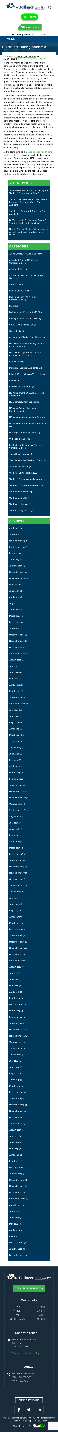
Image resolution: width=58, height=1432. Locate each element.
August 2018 (15, 816)
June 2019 (14, 754)
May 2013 (13, 1149)
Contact (41, 1319)
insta (39, 1409)
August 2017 (15, 892)
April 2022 (14, 609)
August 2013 (15, 1130)
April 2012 (14, 1230)
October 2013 (15, 1117)
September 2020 (17, 704)
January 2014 (15, 1098)
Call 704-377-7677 (30, 27)
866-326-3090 (27, 1373)
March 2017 (14, 923)
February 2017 (16, 929)
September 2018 (17, 810)
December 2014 (16, 1029)
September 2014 (17, 1048)
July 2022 (13, 603)
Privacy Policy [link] (40, 1421)
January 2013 (15, 1174)
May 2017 (13, 910)
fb (19, 1409)
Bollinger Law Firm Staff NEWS (24, 312)
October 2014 (15, 1042)
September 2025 (17, 547)
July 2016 (13, 973)
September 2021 (17, 653)
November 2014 (17, 1036)
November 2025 (17, 541)
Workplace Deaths (18, 498)
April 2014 (14, 1080)
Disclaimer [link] (15, 1421)
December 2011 (16, 1255)
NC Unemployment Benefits (23, 402)
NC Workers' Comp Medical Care (25, 417)
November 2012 (16, 1186)
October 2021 (15, 647)
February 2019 (16, 779)
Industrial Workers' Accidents (23, 368)
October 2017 (15, 879)
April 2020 (14, 729)
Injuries (12, 380)
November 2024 (17, 578)
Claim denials (16, 331)
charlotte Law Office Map (26, 1353)
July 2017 (13, 898)
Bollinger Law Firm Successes (24, 318)
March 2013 (14, 1161)
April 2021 (14, 685)
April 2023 (14, 597)
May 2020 (14, 722)
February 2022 (16, 622)
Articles (41, 1311)
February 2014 (16, 1092)
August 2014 (15, 1055)
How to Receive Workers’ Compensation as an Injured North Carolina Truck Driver (28, 232)
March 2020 (15, 735)
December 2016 (16, 942)
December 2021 (16, 635)
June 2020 (14, 716)
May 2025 (14, 553)
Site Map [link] (27, 1421)
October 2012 (15, 1192)
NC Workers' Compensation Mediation (27, 423)
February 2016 (16, 1004)
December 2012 (16, 1180)
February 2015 (16, 1017)
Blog (11, 306)
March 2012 (14, 1236)
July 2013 (13, 1136)
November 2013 (17, 1111)
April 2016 (14, 992)
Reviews (41, 1307)
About (17, 1311)
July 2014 (13, 1061)
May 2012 (13, 1224)
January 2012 (15, 1249)
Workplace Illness (18, 504)
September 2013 (17, 1123)
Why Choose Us (17, 1319)
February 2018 (16, 854)
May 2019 (13, 760)
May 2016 (13, 986)
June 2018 (14, 829)
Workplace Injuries (18, 510)
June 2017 (14, 904)
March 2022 (14, 616)
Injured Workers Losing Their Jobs (26, 374)
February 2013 (16, 1167)
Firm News (14, 361)
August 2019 (15, 747)
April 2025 (14, 559)
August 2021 (15, 660)
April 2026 (14, 528)
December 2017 (16, 867)
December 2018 (16, 791)
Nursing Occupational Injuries (32, 58)
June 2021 (14, 672)
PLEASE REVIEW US (29, 1400)
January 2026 (15, 534)
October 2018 (15, 804)
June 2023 (14, 591)
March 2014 (14, 1086)
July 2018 (13, 823)
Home (17, 1307)
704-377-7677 (25, 1377)
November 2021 (16, 641)
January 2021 (15, 697)
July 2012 (13, 1211)
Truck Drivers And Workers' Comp (25, 460)
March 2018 (14, 848)
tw (29, 1409)
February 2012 (16, 1242)
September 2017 (17, 885)
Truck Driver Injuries (19, 454)
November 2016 (17, 948)
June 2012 (14, 1217)
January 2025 (15, 566)
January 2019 (15, 785)
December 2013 (16, 1105)
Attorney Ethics (16, 269)
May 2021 (13, 678)
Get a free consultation (29, 1288)
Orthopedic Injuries (18, 439)
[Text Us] (29, 16)
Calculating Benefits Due (21, 325)
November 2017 (16, 873)
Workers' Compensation (21, 473)
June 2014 (14, 1067)
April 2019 (14, 766)
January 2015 (15, 1023)
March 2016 (14, 998)
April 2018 (14, 841)
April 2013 (14, 1155)
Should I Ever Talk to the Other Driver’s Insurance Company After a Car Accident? (28, 202)
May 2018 (13, 835)
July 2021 (13, 666)
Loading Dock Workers (20, 387)
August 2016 (15, 967)
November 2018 (17, 798)
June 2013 (14, 1142)
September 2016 (17, 961)
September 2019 (17, 741)
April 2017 (14, 917)
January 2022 (15, 628)
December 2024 (17, 572)
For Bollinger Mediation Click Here (29, 34)
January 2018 (15, 860)
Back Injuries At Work (19, 291)
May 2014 (13, 1073)
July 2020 (14, 710)
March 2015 (14, 1011)
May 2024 (14, 584)
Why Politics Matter (19, 467)
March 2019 (14, 773)
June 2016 (14, 979)
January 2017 (15, 935)
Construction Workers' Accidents (25, 337)
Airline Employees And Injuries (24, 254)
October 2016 (15, 954)
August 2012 (15, 1205)
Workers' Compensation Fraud (24, 479)
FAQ (17, 1315)
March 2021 (14, 691)
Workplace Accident (19, 492)
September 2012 (17, 1199)
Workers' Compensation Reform (24, 485)
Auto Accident (16, 284)
